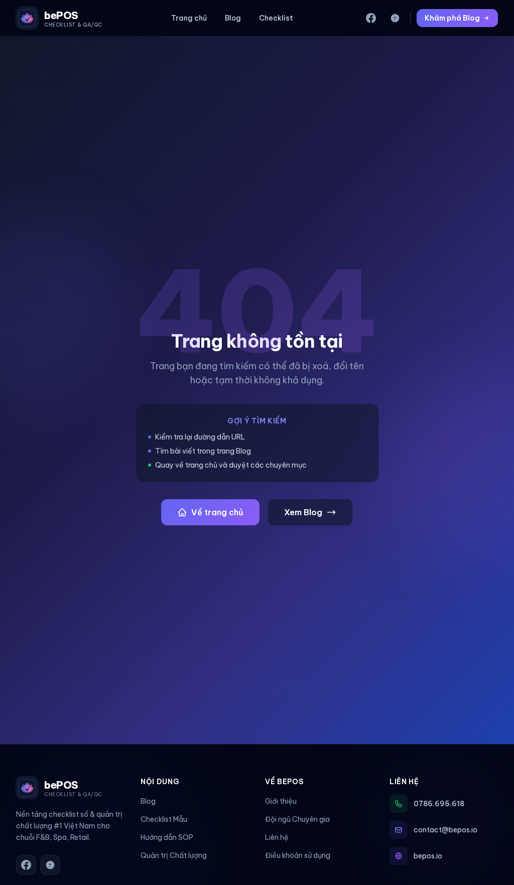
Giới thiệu (281, 801)
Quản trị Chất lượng (174, 855)
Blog (233, 18)
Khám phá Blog (452, 18)
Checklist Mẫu (164, 819)
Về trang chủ (217, 512)
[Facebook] (371, 18)
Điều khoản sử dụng (297, 855)
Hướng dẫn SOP (167, 837)
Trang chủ (189, 18)
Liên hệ (277, 837)
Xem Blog (303, 512)
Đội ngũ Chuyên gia (297, 819)
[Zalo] (395, 18)
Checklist (276, 18)
